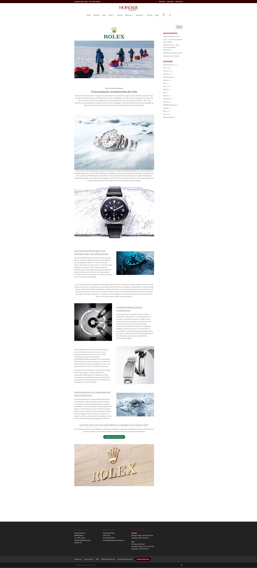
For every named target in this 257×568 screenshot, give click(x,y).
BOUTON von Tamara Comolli (172, 53)
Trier (164, 83)
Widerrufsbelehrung (108, 559)
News (157, 15)
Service (119, 15)
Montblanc (166, 99)
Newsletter (162, 1)
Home (89, 15)
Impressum (170, 1)
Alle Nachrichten (168, 65)
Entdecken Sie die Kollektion (114, 437)
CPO (164, 92)
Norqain (165, 108)
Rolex (104, 15)
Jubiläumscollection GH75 (171, 36)
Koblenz (165, 80)
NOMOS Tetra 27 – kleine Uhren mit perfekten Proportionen (171, 47)
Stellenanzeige (167, 77)
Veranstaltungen (168, 117)
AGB (97, 559)
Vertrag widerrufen (143, 559)
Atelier (165, 68)
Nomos (165, 102)
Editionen (166, 74)
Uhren (111, 15)
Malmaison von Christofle (171, 56)
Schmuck (96, 15)
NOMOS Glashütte (169, 105)
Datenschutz (179, 1)
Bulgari (165, 89)
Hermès (165, 95)
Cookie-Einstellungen (125, 559)
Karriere (150, 15)
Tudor (165, 114)
